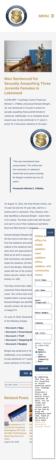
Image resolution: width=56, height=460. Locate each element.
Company (39, 323)
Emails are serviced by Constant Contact (43, 424)
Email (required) (42, 301)
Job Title (40, 333)
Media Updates (42, 351)
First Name (40, 280)
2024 (21, 385)
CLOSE (50, 232)
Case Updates (42, 355)
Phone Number (42, 313)
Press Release (30, 385)
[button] (6, 424)
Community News (43, 360)
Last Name (40, 290)
